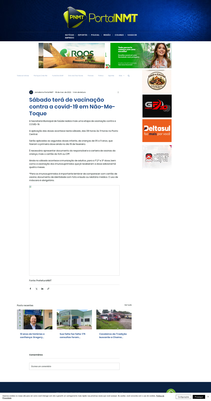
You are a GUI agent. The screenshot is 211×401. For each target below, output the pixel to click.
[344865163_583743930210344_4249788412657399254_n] (157, 106)
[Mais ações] (118, 92)
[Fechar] (208, 397)
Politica (100, 76)
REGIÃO (107, 35)
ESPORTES (83, 35)
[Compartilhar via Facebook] (30, 289)
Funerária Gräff (57, 76)
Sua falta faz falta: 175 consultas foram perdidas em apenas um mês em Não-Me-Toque (74, 335)
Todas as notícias (23, 76)
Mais (120, 76)
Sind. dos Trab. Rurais (75, 76)
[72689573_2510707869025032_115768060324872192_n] (157, 157)
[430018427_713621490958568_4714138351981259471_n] (72, 55)
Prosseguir (199, 397)
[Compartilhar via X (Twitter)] (36, 289)
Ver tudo (128, 305)
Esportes (111, 76)
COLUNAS (120, 35)
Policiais (90, 76)
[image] (156, 81)
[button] (128, 76)
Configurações (183, 397)
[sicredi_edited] (139, 55)
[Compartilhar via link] (48, 289)
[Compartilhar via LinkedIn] (42, 289)
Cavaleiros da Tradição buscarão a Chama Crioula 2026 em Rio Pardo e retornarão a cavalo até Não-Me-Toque (113, 335)
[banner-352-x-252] (157, 130)
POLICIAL (95, 35)
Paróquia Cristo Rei (40, 76)
